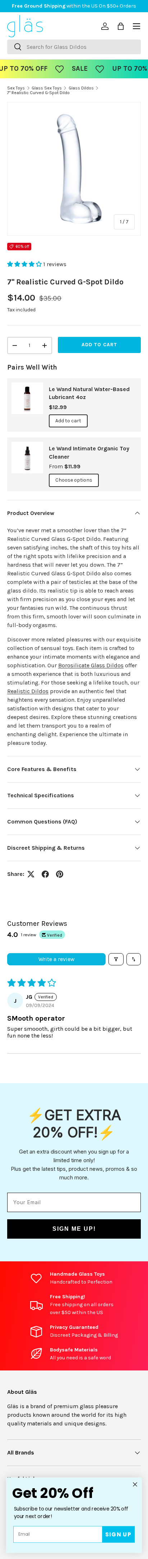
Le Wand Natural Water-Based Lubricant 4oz (89, 393)
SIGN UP (118, 1534)
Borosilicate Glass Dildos (91, 665)
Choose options (73, 480)
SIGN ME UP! (74, 1229)
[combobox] (74, 47)
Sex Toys (16, 88)
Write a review (56, 959)
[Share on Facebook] (45, 874)
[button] (25, 264)
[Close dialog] (134, 1484)
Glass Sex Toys (47, 88)
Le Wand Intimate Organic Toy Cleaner (89, 452)
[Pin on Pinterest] (59, 874)
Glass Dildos (81, 88)
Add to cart (99, 345)
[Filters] (116, 959)
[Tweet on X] (31, 874)
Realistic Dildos (27, 691)
